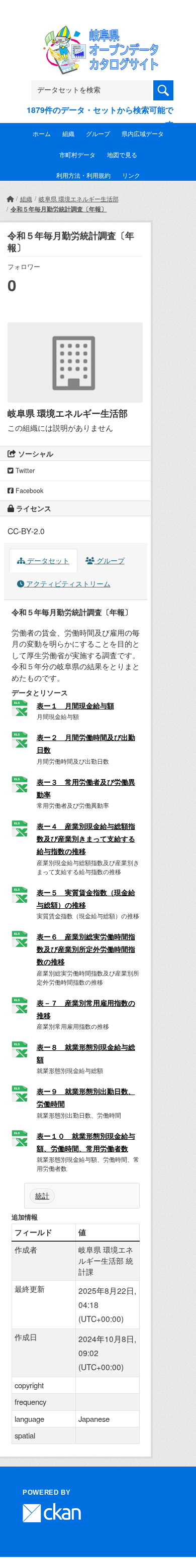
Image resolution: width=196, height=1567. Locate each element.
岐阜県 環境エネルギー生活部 (79, 198)
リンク (131, 175)
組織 (68, 133)
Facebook (28, 490)
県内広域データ (143, 133)
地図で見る (122, 154)
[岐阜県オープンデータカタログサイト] (98, 32)
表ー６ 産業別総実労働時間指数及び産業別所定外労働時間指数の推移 (86, 949)
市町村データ (77, 154)
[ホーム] (10, 198)
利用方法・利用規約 (83, 175)
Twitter (24, 470)
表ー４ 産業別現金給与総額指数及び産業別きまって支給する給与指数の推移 (86, 838)
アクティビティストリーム (67, 583)
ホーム (42, 133)
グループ (98, 133)
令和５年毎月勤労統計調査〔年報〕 (59, 208)
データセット (47, 560)
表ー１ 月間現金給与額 (75, 705)
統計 (42, 1195)
